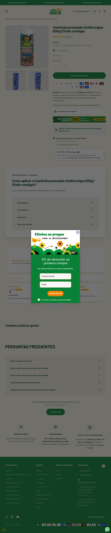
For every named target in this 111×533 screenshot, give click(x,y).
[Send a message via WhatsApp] (107, 529)
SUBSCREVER (55, 293)
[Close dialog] (77, 232)
